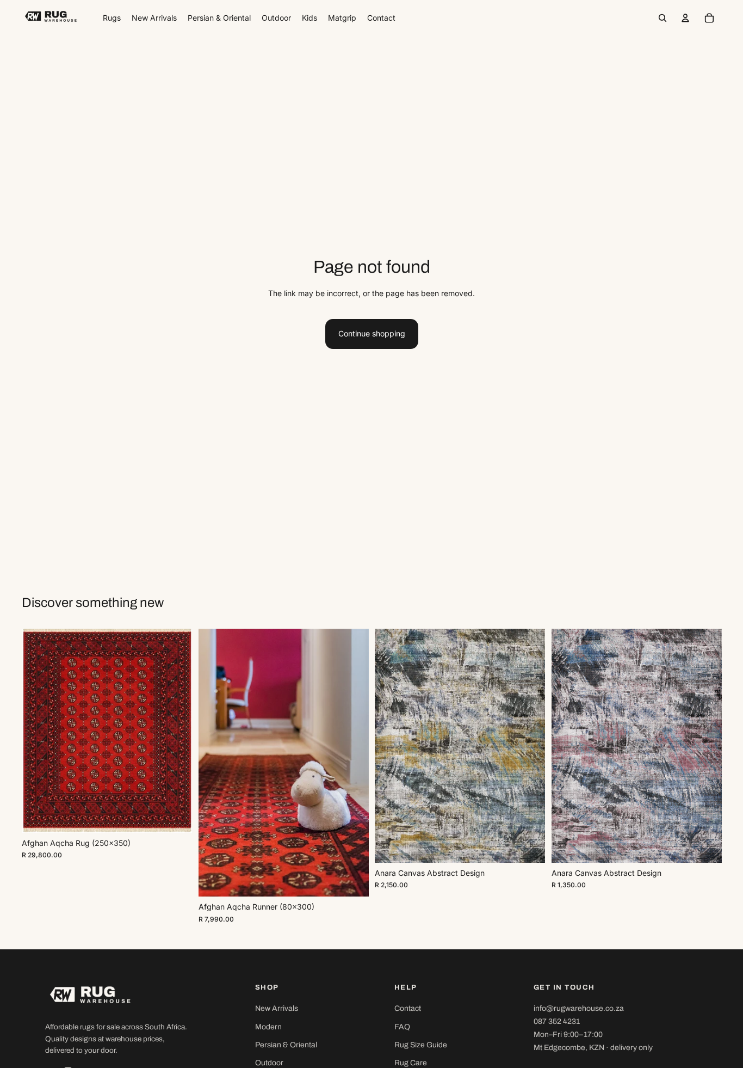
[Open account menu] (685, 18)
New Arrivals (276, 1008)
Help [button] (405, 987)
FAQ (402, 1027)
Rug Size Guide (420, 1045)
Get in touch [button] (564, 987)
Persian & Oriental (286, 1045)
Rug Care (410, 1063)
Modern (268, 1027)
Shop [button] (267, 987)
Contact (407, 1008)
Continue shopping (371, 333)
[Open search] (662, 18)
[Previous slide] (38, 731)
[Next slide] (175, 731)
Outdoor (269, 1063)
